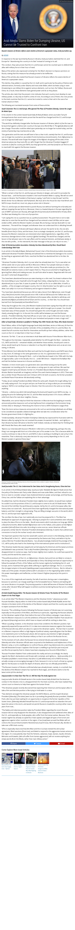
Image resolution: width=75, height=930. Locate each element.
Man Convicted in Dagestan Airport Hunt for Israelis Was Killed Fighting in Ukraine (31, 768)
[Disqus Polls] (37, 802)
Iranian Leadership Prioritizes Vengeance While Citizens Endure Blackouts (43, 768)
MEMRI (6, 55)
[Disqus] (37, 852)
